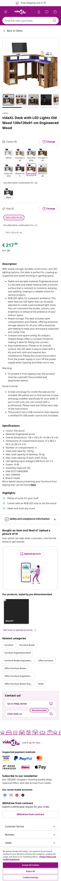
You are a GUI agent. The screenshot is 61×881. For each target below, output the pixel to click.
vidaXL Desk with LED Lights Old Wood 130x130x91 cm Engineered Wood (30, 122)
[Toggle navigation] (5, 11)
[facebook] (5, 795)
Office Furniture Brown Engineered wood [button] (19, 683)
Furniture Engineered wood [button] (17, 652)
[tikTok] (22, 795)
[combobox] (30, 20)
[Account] (39, 12)
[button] (16, 611)
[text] (10, 245)
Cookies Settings (30, 877)
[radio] (8, 154)
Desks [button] (41, 683)
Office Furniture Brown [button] (15, 668)
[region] (30, 864)
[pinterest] (16, 795)
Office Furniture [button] (45, 660)
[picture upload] (30, 573)
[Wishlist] (47, 12)
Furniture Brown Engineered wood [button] (19, 660)
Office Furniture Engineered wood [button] (19, 676)
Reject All (30, 871)
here (33, 484)
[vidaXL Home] (20, 12)
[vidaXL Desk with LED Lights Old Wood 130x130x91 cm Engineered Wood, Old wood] (30, 65)
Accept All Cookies (30, 865)
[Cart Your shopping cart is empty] (55, 12)
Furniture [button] (8, 645)
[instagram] (11, 795)
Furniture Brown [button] (27, 645)
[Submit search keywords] (54, 20)
